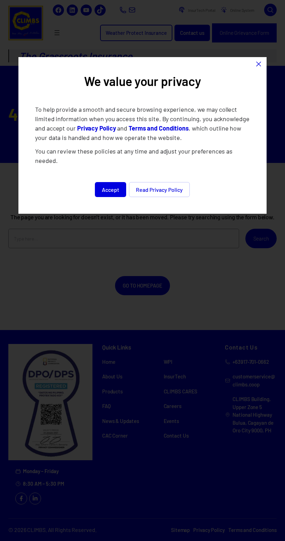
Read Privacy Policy (159, 189)
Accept (110, 189)
